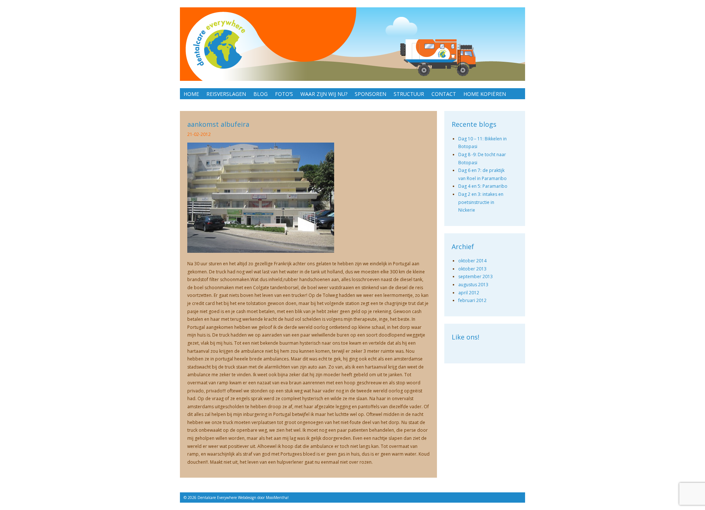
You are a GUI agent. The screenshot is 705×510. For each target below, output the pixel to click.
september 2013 (475, 276)
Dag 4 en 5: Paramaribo (482, 186)
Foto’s (284, 93)
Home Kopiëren (484, 93)
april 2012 (468, 293)
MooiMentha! (277, 497)
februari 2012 (472, 300)
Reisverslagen (226, 93)
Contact (443, 93)
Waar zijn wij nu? (323, 93)
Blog (260, 93)
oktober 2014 (472, 261)
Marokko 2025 (203, 105)
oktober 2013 (472, 269)
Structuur (409, 93)
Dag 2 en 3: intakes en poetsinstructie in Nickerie (480, 202)
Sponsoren (370, 93)
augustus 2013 (473, 284)
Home (191, 93)
